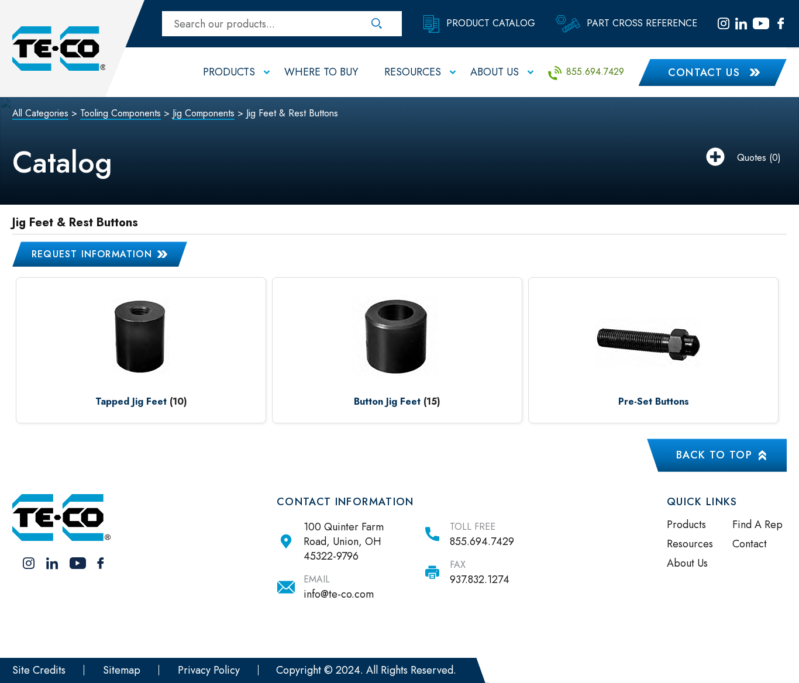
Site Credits (39, 670)
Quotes (751, 157)
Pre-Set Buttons (653, 401)
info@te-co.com (339, 594)
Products (686, 524)
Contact (749, 543)
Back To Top (714, 455)
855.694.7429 (593, 71)
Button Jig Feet (387, 401)
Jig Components (204, 113)
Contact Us (704, 72)
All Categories (40, 113)
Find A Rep (757, 524)
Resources (690, 543)
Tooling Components (120, 113)
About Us (687, 563)
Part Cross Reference (640, 22)
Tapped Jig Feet (131, 401)
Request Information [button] (92, 254)
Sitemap (121, 670)
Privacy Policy (209, 670)
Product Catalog (489, 22)
